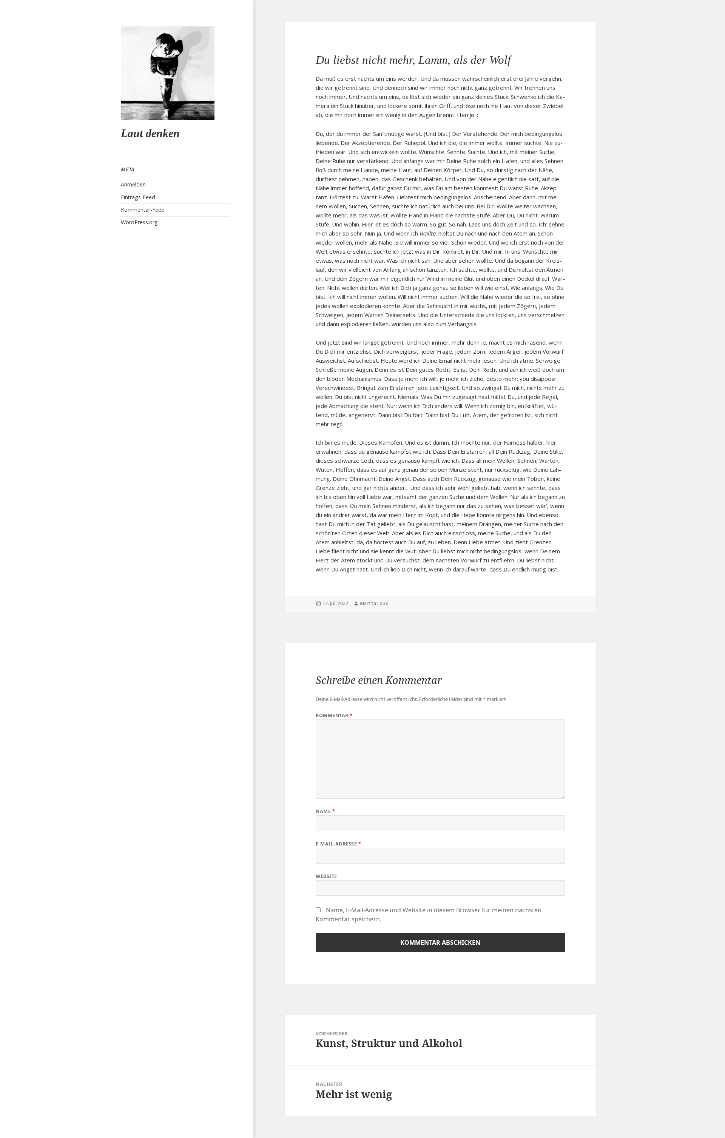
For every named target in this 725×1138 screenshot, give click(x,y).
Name (325, 811)
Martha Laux (374, 603)
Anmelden (133, 184)
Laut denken (150, 133)
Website (326, 876)
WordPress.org (139, 222)
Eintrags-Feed (138, 197)
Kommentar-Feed (143, 209)
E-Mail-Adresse (338, 844)
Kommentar (334, 715)
